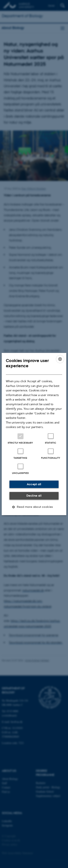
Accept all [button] (34, 484)
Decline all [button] (34, 495)
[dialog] (34, 434)
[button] (34, 507)
